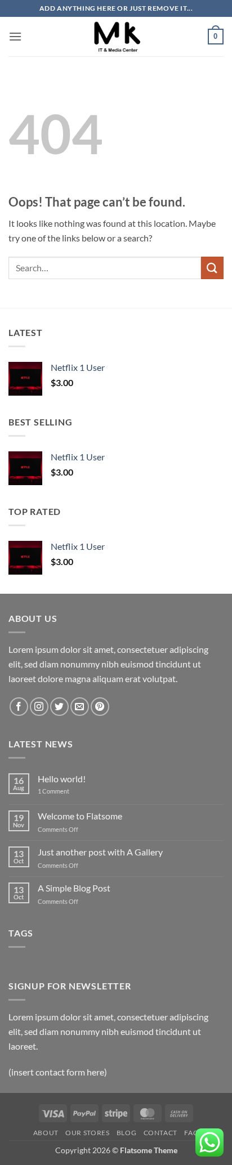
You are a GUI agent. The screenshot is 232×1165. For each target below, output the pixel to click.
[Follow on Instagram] (39, 706)
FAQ (191, 1132)
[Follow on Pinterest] (100, 706)
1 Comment (62, 791)
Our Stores (87, 1132)
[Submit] (212, 268)
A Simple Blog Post (74, 887)
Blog (126, 1132)
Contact (160, 1132)
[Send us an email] (79, 706)
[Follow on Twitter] (59, 706)
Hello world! (62, 778)
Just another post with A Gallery (100, 851)
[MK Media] (116, 36)
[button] (15, 36)
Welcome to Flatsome (80, 815)
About (46, 1132)
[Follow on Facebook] (19, 706)
